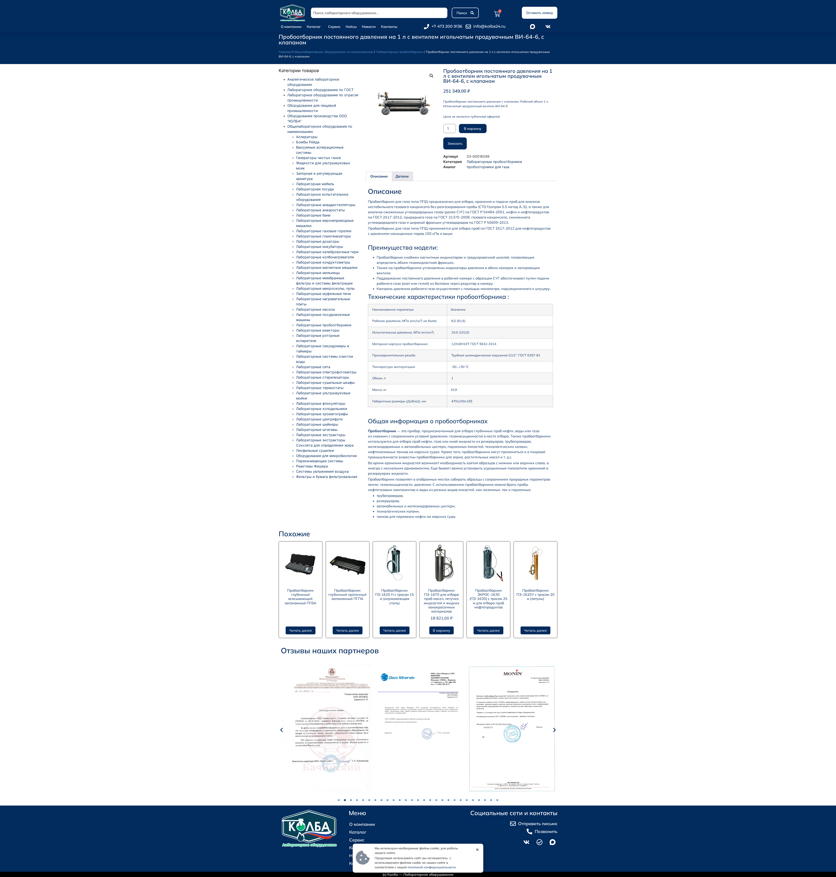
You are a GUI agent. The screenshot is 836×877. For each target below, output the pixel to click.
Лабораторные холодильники (321, 408)
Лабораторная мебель (315, 184)
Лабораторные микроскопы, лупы (325, 288)
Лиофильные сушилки (315, 450)
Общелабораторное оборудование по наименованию (333, 52)
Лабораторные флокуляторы (320, 403)
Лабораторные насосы (315, 309)
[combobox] (379, 13)
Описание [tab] (379, 176)
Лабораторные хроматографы (322, 414)
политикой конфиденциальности (432, 867)
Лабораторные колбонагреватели (325, 257)
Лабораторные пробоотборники (399, 52)
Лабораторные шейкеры (317, 424)
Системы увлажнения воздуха (322, 471)
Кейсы (351, 26)
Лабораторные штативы (316, 429)
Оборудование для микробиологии (326, 456)
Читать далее (300, 630)
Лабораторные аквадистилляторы (325, 205)
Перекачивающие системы (319, 461)
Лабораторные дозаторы (317, 241)
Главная (285, 52)
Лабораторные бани (313, 215)
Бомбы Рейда (307, 142)
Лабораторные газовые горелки (323, 231)
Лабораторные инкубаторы (319, 246)
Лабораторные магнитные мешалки (326, 267)
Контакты (389, 26)
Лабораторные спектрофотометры (326, 372)
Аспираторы (306, 137)
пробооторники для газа (488, 167)
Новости (369, 26)
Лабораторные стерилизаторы (322, 377)
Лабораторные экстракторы (320, 435)
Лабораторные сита (313, 367)
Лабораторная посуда (315, 189)
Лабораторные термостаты (320, 388)
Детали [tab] (402, 176)
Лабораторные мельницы (318, 273)
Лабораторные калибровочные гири (327, 252)
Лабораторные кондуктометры (323, 262)
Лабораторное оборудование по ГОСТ (320, 90)
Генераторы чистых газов (318, 158)
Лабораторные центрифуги (319, 419)
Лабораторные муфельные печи (323, 293)
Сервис (334, 26)
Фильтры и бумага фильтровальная (326, 476)
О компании (291, 26)
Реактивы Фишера (312, 466)
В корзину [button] (441, 630)
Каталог (314, 26)
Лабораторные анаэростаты (320, 210)
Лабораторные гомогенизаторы (323, 236)
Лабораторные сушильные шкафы (325, 382)
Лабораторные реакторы (317, 330)
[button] (431, 76)
